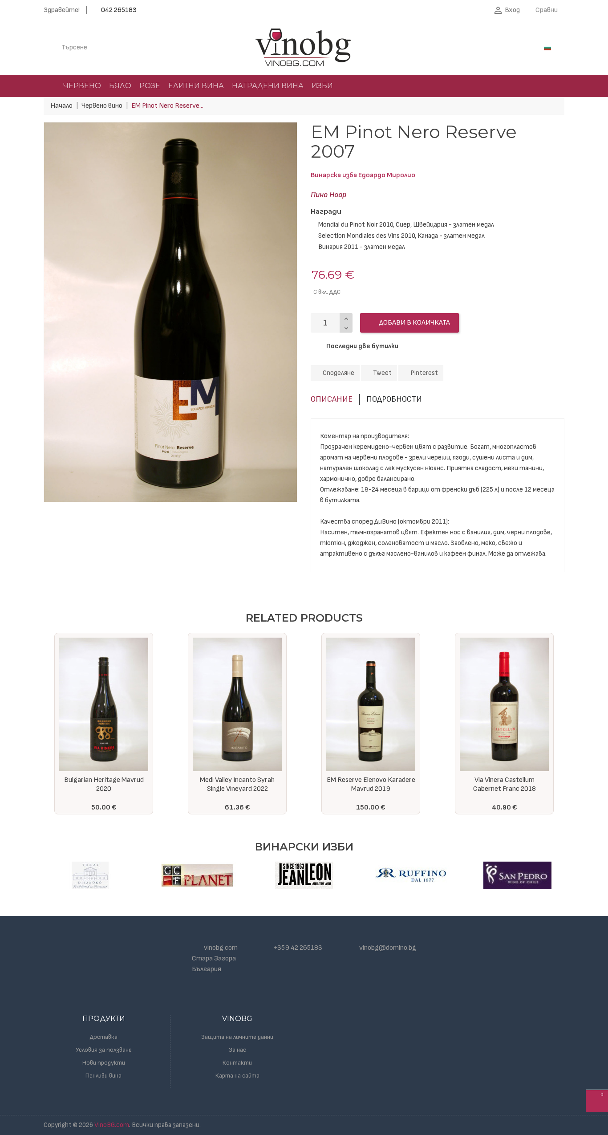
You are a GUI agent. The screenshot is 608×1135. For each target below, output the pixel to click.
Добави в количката (414, 322)
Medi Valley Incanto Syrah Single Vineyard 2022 (103, 784)
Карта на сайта (237, 1075)
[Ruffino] (411, 875)
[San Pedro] (517, 875)
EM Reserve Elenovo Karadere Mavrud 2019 (237, 784)
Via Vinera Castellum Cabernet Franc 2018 (371, 784)
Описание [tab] (332, 399)
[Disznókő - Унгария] (90, 875)
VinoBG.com (111, 1125)
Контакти (237, 1062)
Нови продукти (103, 1062)
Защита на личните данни (237, 1037)
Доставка (104, 1037)
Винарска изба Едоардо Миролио (363, 175)
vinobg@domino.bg (387, 948)
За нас (237, 1050)
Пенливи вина (103, 1075)
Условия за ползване (104, 1050)
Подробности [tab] (394, 399)
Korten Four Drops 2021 (504, 780)
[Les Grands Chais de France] (197, 875)
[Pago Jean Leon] (304, 875)
